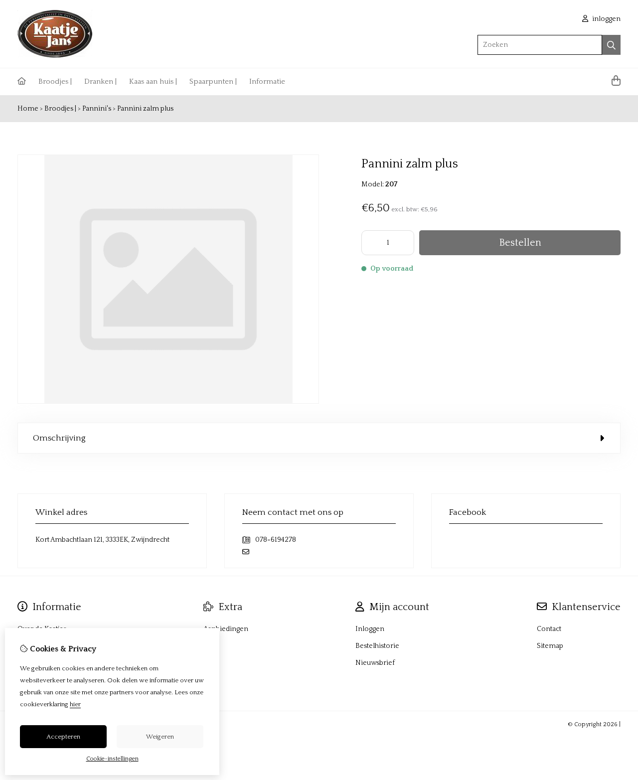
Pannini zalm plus (145, 109)
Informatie (267, 81)
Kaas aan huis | (153, 81)
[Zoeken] (611, 45)
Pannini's (96, 109)
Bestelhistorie (377, 646)
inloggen (606, 19)
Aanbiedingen (225, 629)
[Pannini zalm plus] (168, 402)
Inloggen (369, 629)
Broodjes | (55, 81)
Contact (549, 629)
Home (27, 109)
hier (75, 704)
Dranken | (100, 81)
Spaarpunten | (213, 81)
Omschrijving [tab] (59, 438)
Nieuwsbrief (375, 663)
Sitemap (550, 646)
